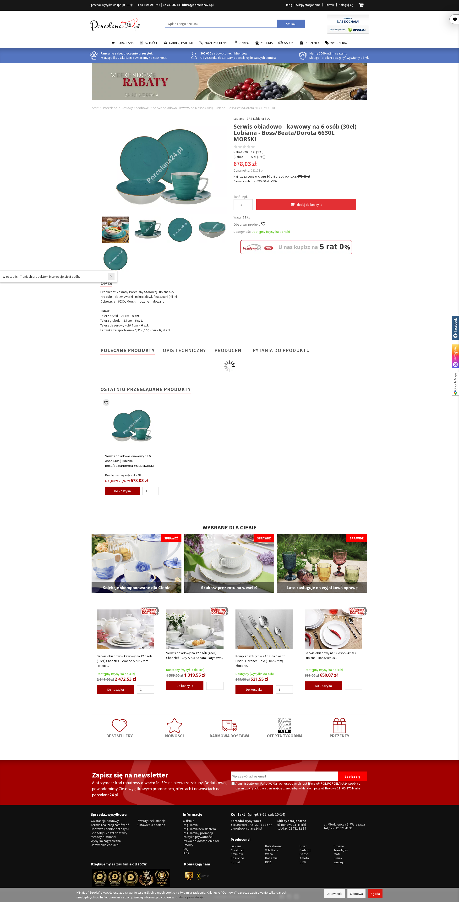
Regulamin (190, 825)
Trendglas (341, 850)
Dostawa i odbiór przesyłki (110, 829)
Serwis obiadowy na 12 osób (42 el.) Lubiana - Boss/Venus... (330, 655)
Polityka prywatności (198, 837)
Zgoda (375, 893)
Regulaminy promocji (198, 833)
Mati (337, 854)
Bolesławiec (274, 846)
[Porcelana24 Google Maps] (455, 383)
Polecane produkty (127, 350)
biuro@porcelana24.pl (198, 5)
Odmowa (356, 893)
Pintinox (305, 850)
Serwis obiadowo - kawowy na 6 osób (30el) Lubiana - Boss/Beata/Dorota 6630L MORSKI (129, 461)
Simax (338, 858)
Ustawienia (334, 893)
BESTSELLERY (119, 736)
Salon (289, 43)
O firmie (329, 5)
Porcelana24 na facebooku (455, 328)
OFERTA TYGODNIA (284, 736)
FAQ (186, 849)
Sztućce (151, 43)
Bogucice (237, 858)
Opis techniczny (184, 350)
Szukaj (290, 24)
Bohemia (271, 858)
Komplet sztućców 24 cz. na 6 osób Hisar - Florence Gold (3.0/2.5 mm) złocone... (260, 661)
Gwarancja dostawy (105, 821)
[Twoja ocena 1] (236, 147)
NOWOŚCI (174, 736)
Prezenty (312, 43)
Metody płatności (103, 837)
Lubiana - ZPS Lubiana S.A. (252, 118)
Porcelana (125, 43)
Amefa (304, 858)
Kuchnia (267, 43)
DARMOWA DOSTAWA (229, 736)
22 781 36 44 (171, 5)
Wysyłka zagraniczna (106, 841)
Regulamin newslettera (199, 829)
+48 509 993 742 (149, 5)
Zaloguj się (346, 5)
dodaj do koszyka (309, 204)
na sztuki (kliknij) (167, 296)
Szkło (244, 43)
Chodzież (237, 850)
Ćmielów (237, 854)
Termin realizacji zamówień (110, 825)
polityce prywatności (190, 897)
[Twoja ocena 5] (253, 147)
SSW (303, 862)
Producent (229, 350)
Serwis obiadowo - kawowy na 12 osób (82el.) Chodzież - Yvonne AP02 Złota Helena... (124, 661)
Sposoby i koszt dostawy (109, 833)
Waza (269, 854)
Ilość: (237, 197)
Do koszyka (122, 491)
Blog (289, 5)
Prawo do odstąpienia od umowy (201, 843)
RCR (268, 862)
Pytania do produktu (281, 350)
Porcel (235, 862)
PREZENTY (339, 736)
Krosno (339, 846)
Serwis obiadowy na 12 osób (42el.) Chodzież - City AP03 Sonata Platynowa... (195, 655)
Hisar (303, 846)
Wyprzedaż (339, 43)
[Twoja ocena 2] (240, 147)
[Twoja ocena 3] (244, 147)
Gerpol (304, 854)
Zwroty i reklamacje (151, 821)
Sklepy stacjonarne (308, 5)
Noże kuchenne (216, 43)
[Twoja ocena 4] (248, 147)
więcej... (339, 862)
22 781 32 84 (297, 828)
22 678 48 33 (344, 828)
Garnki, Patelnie (181, 43)
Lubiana (236, 846)
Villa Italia (271, 850)
